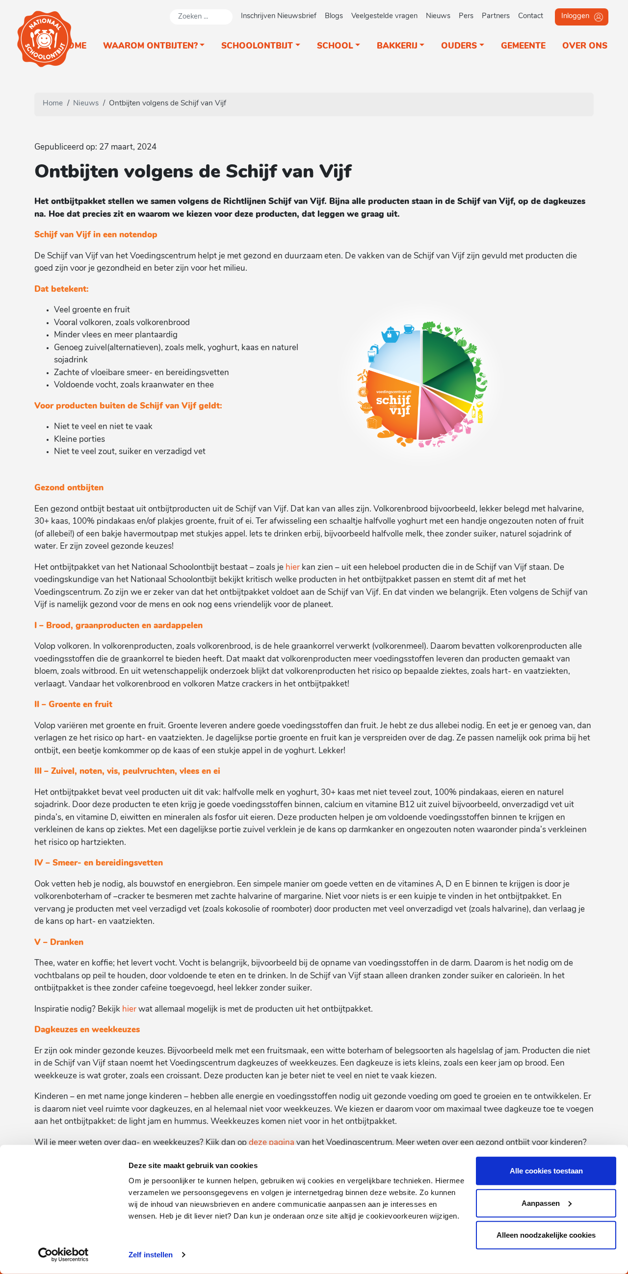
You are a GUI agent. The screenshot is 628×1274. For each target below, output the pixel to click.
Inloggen (575, 16)
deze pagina (271, 1143)
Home (73, 46)
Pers (466, 16)
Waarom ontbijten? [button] (150, 46)
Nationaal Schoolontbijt (45, 39)
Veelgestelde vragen (384, 16)
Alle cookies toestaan (546, 1171)
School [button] (335, 46)
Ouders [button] (459, 46)
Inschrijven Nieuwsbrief (278, 16)
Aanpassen (541, 1202)
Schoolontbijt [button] (257, 46)
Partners (496, 16)
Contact (530, 16)
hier (293, 567)
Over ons (584, 46)
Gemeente (523, 46)
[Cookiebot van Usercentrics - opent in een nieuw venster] (63, 1255)
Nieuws (438, 16)
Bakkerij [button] (397, 46)
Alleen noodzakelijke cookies (546, 1235)
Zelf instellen (151, 1254)
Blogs (334, 16)
